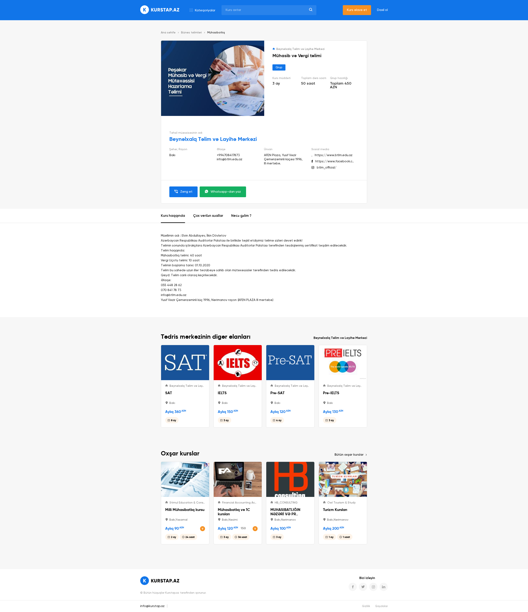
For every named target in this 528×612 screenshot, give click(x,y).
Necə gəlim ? (241, 216)
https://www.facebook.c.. (334, 161)
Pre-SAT (277, 393)
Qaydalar (381, 606)
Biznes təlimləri (191, 32)
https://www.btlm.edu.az (333, 155)
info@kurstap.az (152, 606)
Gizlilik (366, 606)
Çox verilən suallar (208, 216)
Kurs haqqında (173, 216)
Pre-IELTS (331, 393)
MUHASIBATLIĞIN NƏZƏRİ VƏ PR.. (285, 511)
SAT (168, 393)
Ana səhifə (168, 32)
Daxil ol (382, 10)
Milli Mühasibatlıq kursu (184, 509)
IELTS (222, 393)
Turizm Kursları (335, 509)
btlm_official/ (326, 167)
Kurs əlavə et (357, 10)
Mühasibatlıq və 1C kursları (234, 511)
